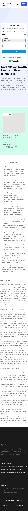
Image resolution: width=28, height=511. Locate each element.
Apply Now (23, 4)
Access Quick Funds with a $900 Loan (11, 469)
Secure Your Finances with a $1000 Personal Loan (14, 466)
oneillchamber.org (11, 506)
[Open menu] (17, 4)
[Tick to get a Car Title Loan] (25, 34)
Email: (4, 43)
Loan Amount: (6, 38)
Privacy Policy (22, 55)
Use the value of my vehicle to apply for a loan (15, 34)
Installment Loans (14, 140)
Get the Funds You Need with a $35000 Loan (12, 477)
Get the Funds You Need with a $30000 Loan (12, 480)
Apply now (14, 51)
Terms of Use (4, 57)
